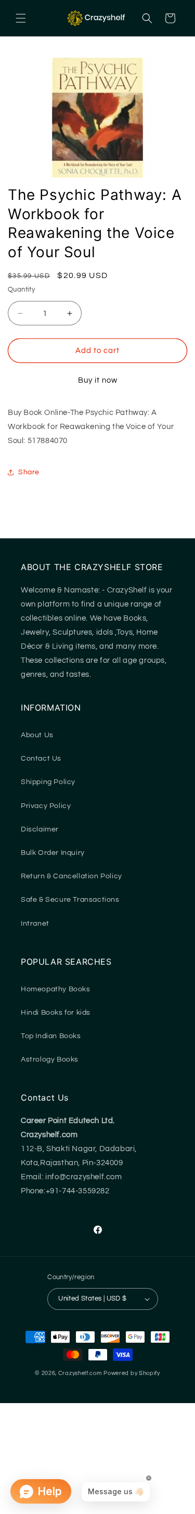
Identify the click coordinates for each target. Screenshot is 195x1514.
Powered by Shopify (131, 1373)
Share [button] (29, 472)
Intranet (35, 923)
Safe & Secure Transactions (70, 899)
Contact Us (41, 758)
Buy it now (98, 380)
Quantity (21, 289)
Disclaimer (40, 829)
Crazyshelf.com (80, 1373)
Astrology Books (50, 1059)
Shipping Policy (48, 782)
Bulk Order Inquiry (53, 852)
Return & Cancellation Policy (71, 876)
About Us (37, 735)
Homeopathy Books (55, 989)
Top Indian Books (51, 1036)
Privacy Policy (46, 806)
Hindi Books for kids (55, 1012)
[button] (20, 18)
